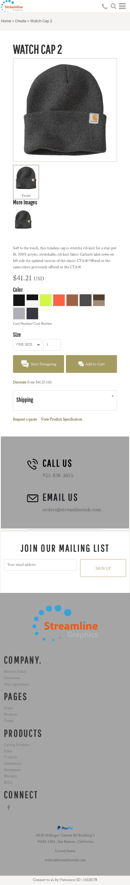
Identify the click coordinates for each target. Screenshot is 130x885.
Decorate (19, 382)
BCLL (8, 782)
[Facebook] (9, 807)
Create (20, 21)
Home (6, 21)
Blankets (10, 776)
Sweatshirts (13, 763)
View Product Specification (61, 419)
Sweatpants (12, 770)
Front (26, 195)
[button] (113, 6)
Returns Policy (15, 671)
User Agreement (16, 684)
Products (11, 714)
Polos (8, 751)
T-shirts (10, 757)
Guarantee (12, 678)
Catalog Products (17, 745)
